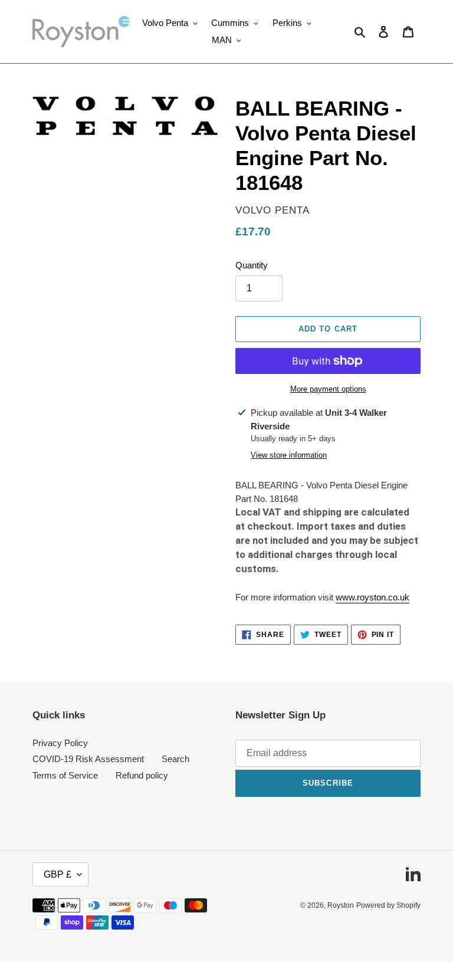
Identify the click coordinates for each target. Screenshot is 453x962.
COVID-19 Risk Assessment (88, 759)
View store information (289, 455)
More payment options (328, 389)
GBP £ (57, 874)
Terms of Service (65, 775)
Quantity (251, 265)
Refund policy (142, 775)
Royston (340, 905)
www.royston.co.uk (372, 597)
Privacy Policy (60, 743)
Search (175, 759)
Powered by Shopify (388, 905)
